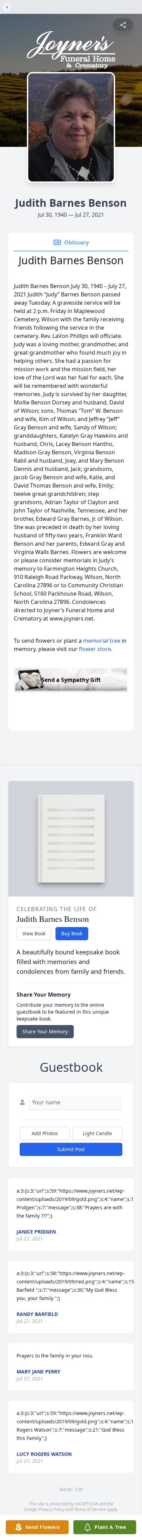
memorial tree (101, 640)
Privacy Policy (51, 1509)
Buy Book (71, 933)
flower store (95, 649)
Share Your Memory (45, 1031)
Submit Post (71, 1149)
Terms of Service (90, 1509)
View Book (33, 933)
